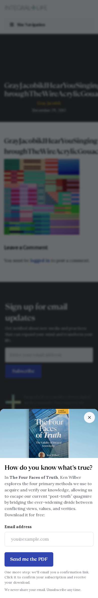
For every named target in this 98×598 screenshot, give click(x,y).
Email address (18, 526)
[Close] (89, 417)
